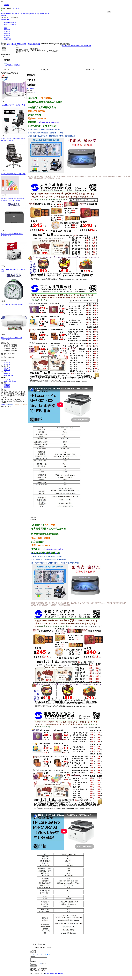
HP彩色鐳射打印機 (10, 22)
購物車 (3, 15)
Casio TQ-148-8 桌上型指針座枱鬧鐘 (12, 304)
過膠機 (25, 14)
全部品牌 (7, 33)
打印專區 (7, 35)
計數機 (29, 14)
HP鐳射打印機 (21, 44)
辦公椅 (12, 14)
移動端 (6, 5)
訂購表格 (7, 362)
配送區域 (7, 370)
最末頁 (61, 973)
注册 (17, 8)
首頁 (5, 28)
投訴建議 (7, 387)
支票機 (42, 14)
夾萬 (16, 14)
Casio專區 (7, 37)
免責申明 (7, 373)
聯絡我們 (7, 30)
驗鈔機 (3, 14)
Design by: (14, 404)
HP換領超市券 (8, 375)
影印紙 (34, 14)
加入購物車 (8, 65)
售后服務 (7, 379)
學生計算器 (7, 39)
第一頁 (47, 973)
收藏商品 (16, 65)
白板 (38, 14)
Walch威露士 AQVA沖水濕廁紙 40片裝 (13, 105)
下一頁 (57, 973)
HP (35, 92)
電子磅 (20, 14)
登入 (14, 8)
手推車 (47, 14)
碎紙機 (7, 14)
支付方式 (7, 368)
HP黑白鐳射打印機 (10, 24)
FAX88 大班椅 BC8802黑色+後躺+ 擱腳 (13, 174)
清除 (7, 343)
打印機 (13, 44)
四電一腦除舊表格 (10, 381)
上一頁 (52, 973)
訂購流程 (7, 31)
